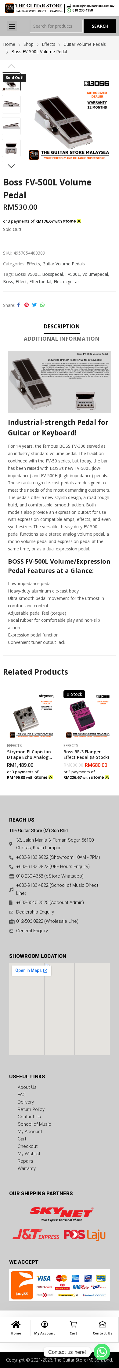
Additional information (61, 338)
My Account (44, 1333)
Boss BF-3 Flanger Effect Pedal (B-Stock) (86, 754)
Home (16, 1333)
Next (11, 166)
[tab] (61, 327)
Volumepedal (95, 274)
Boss (8, 281)
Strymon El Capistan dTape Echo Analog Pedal (29, 757)
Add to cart (54, 775)
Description (62, 326)
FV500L (72, 274)
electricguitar (66, 281)
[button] (12, 26)
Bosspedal (52, 274)
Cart (73, 1333)
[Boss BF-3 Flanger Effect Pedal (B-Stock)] (87, 715)
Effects (33, 264)
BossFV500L (27, 274)
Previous (11, 65)
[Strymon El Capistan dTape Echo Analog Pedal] (31, 715)
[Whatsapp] (102, 1352)
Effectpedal (40, 281)
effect (21, 281)
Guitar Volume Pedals (63, 264)
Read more (110, 775)
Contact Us (102, 1333)
